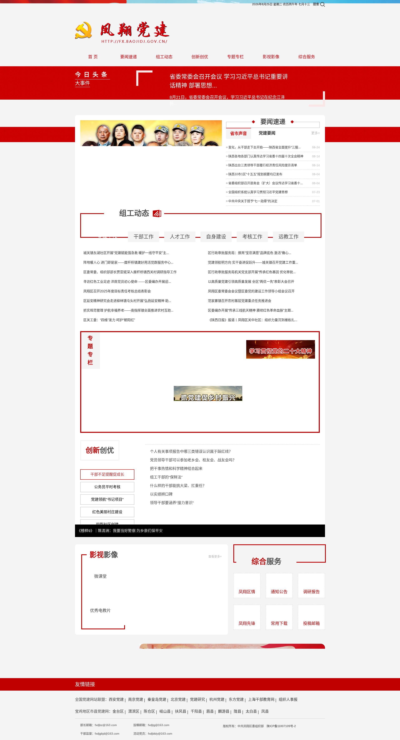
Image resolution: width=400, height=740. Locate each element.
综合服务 (306, 57)
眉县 (210, 711)
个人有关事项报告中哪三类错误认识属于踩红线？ (191, 452)
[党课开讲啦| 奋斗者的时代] (200, 578)
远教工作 (289, 236)
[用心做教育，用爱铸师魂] (150, 612)
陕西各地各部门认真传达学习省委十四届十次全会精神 (265, 156)
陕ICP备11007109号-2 (281, 726)
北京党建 (178, 699)
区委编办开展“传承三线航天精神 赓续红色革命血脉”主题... (250, 310)
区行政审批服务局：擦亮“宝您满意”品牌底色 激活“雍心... (249, 253)
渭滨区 (133, 711)
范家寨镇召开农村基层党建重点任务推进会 (239, 301)
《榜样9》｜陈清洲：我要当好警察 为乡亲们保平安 (120, 531)
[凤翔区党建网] (123, 23)
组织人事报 (288, 699)
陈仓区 (149, 711)
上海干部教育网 (261, 699)
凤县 (265, 711)
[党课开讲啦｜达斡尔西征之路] (200, 612)
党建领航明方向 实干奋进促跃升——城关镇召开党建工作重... (253, 262)
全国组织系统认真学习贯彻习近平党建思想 (258, 192)
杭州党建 (216, 699)
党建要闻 (267, 133)
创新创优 (199, 57)
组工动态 (164, 57)
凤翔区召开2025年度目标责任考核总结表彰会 (117, 291)
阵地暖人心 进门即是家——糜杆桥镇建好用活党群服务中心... (128, 262)
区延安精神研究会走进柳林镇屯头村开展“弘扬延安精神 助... (127, 301)
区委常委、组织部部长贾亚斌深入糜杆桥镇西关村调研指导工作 (130, 272)
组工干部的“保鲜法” (166, 477)
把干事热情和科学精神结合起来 (176, 469)
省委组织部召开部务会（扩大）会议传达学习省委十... (265, 183)
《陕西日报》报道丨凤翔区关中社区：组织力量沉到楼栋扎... (252, 320)
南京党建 (135, 699)
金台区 (118, 711)
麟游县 (223, 711)
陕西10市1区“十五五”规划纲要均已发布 (255, 174)
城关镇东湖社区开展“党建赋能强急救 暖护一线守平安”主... (126, 253)
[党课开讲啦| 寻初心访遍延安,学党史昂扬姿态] (150, 578)
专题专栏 (235, 57)
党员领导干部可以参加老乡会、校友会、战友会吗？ (193, 460)
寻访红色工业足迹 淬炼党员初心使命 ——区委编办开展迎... (127, 281)
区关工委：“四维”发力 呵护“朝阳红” (109, 320)
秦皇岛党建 (157, 699)
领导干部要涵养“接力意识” (172, 503)
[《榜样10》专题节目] (151, 122)
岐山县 (165, 711)
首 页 (93, 57)
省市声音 (238, 133)
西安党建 (116, 699)
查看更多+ (215, 556)
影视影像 (271, 57)
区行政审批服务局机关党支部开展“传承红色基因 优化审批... (252, 272)
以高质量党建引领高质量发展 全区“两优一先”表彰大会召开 (251, 281)
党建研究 (197, 699)
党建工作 (107, 236)
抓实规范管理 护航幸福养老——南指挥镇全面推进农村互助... (128, 310)
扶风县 (180, 711)
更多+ (315, 133)
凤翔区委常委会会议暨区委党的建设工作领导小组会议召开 (251, 291)
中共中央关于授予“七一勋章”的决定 (252, 201)
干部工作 (144, 236)
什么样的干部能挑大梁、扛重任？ (178, 486)
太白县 (251, 711)
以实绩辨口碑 (161, 494)
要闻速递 (128, 57)
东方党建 (236, 699)
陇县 (237, 711)
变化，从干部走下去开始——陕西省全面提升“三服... (264, 147)
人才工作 (180, 236)
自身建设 (216, 236)
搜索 (316, 4)
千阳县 (196, 711)
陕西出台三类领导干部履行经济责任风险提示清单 (262, 165)
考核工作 (252, 236)
